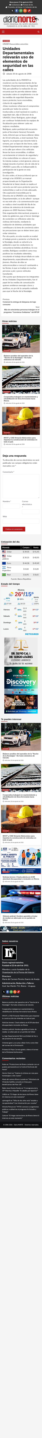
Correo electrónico (27, 504)
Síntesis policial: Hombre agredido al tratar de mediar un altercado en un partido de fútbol (20, 918)
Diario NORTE (18, 1125)
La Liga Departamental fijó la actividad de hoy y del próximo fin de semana (20, 1037)
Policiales (6, 911)
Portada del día (28, 5)
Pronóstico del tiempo (15, 7)
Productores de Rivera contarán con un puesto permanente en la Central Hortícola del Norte (20, 1067)
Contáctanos (16, 5)
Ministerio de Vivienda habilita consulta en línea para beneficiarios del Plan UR (20, 1082)
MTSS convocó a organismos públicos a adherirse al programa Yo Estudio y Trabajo (20, 1109)
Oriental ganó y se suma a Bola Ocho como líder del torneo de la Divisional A (20, 1044)
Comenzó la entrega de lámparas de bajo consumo (19, 302)
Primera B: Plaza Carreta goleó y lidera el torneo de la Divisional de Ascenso (20, 1051)
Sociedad (6, 41)
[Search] (38, 32)
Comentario (8, 472)
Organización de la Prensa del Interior (18, 972)
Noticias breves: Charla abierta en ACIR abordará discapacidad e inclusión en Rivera (21, 878)
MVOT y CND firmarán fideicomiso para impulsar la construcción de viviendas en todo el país (20, 440)
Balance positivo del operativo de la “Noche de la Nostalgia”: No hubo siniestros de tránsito (18, 358)
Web (5, 517)
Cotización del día (31, 7)
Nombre (7, 502)
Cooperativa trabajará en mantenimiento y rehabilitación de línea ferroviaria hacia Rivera (21, 399)
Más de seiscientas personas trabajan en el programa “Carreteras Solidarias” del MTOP (21, 309)
